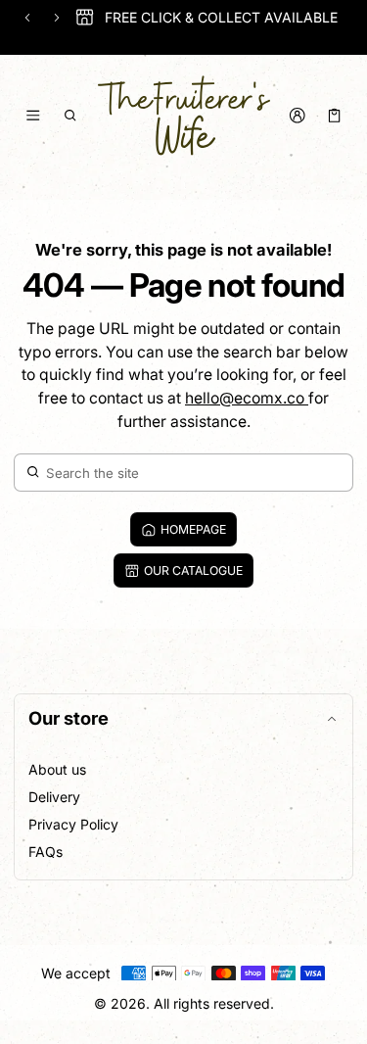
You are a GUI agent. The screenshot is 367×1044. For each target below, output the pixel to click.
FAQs (45, 851)
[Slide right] (56, 17)
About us (57, 769)
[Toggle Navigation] (33, 115)
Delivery (54, 796)
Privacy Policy (73, 824)
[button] (71, 115)
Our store (68, 718)
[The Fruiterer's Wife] (184, 115)
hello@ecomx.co (246, 398)
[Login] (297, 115)
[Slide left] (27, 17)
